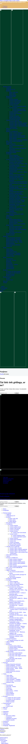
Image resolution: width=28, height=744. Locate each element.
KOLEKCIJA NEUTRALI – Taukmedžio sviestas (16, 195)
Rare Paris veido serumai (15, 232)
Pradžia (2, 374)
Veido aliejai (9, 249)
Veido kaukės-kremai (11, 251)
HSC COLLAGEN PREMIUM (14, 141)
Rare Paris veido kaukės (15, 228)
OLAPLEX (9, 142)
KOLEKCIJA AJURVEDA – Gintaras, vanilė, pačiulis (16, 161)
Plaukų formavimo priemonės (13, 237)
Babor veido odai (13, 92)
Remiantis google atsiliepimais (7, 493)
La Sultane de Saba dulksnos (13, 272)
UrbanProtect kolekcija (15, 119)
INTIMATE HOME (11, 152)
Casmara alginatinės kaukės (19, 110)
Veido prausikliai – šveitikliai (13, 253)
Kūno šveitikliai (10, 267)
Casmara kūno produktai (15, 113)
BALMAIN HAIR (11, 96)
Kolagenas (8, 261)
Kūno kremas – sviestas (12, 264)
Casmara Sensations (14, 116)
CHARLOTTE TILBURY (13, 120)
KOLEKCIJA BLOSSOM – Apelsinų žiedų (16, 170)
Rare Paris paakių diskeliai (15, 226)
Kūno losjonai (9, 265)
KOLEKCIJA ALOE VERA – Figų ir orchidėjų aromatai (18, 164)
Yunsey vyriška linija (14, 156)
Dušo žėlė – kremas (11, 260)
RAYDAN (9, 218)
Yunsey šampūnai (13, 155)
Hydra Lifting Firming (14, 117)
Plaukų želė (9, 246)
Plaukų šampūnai (10, 243)
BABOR (8, 91)
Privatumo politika (10, 715)
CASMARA (9, 98)
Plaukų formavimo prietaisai (13, 244)
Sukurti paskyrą (4, 737)
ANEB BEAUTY (10, 89)
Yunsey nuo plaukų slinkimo (16, 158)
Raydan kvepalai (13, 222)
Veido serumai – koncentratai (13, 254)
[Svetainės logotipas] (5, 84)
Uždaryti (2, 729)
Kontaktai (5, 483)
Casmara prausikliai (14, 103)
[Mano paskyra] (0, 285)
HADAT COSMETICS (12, 131)
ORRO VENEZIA (11, 144)
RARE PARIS (9, 225)
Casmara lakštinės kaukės (18, 109)
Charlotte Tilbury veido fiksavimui (17, 124)
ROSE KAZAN (10, 235)
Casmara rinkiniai (13, 112)
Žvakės (8, 278)
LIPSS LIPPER (10, 215)
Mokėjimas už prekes (8, 478)
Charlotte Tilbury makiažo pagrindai (18, 123)
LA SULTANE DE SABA (13, 159)
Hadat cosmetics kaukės (15, 134)
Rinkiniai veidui (10, 256)
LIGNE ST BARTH (11, 212)
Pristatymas (6, 481)
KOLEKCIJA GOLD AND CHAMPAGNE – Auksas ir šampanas (16, 179)
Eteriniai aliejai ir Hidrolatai (16, 221)
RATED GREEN (10, 233)
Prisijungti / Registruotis (9, 725)
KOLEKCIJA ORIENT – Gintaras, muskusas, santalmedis (18, 198)
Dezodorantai (9, 258)
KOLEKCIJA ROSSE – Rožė (16, 201)
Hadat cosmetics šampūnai (15, 132)
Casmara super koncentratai (19, 106)
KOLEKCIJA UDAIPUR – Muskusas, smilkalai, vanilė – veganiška (16, 210)
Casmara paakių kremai (15, 100)
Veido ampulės (9, 250)
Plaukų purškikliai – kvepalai (13, 239)
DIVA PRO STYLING (12, 128)
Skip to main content (14, 0)
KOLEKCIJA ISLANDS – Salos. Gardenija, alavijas (17, 186)
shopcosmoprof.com (5, 499)
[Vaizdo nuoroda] (3, 491)
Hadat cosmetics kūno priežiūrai (17, 137)
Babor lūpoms (12, 95)
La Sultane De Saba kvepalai (13, 271)
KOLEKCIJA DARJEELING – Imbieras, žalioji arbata (17, 175)
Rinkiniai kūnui (10, 268)
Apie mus (5, 477)
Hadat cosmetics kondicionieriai (17, 135)
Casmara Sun (12, 114)
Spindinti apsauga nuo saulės (16, 214)
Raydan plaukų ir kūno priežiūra (17, 223)
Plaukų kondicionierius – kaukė (14, 240)
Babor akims (12, 93)
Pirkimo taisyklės (7, 480)
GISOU (8, 130)
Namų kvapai (9, 279)
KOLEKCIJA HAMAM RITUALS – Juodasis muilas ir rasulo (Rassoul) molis (18, 183)
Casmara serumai (13, 105)
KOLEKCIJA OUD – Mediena (17, 200)
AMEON (8, 88)
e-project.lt (22, 499)
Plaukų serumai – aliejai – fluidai (14, 242)
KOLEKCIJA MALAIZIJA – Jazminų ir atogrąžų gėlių (16, 192)
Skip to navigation (4, 0)
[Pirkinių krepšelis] (0, 367)
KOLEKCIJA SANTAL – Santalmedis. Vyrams (15, 203)
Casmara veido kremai (14, 102)
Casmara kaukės (13, 107)
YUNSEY (8, 153)
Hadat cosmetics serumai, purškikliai (18, 139)
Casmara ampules (13, 99)
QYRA (8, 216)
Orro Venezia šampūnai (15, 151)
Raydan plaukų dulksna (15, 219)
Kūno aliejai (9, 263)
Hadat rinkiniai (13, 138)
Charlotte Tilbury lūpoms (15, 121)
